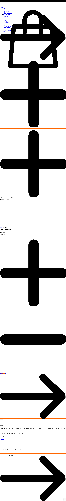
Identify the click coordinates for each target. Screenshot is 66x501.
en (0, 11)
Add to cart (1, 419)
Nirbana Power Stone (7, 11)
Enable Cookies (3, 441)
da (1, 205)
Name (1, 451)
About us (2, 439)
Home (1, 227)
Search (12, 197)
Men (2, 7)
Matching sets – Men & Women (8, 13)
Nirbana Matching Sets (7, 12)
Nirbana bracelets (5, 8)
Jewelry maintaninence (4, 445)
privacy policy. (51, 449)
